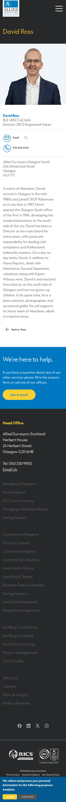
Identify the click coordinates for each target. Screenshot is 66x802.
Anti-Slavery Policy (51, 774)
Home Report (14, 492)
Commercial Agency (20, 551)
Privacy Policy (13, 774)
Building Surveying (18, 635)
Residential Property (19, 483)
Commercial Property (21, 534)
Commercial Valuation (21, 559)
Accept (10, 797)
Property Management (22, 610)
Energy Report (14, 517)
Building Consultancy (20, 627)
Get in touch (19, 395)
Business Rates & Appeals (24, 584)
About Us (10, 677)
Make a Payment (16, 703)
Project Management (20, 652)
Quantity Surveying (19, 643)
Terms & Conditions (31, 774)
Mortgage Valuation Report (26, 509)
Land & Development (20, 601)
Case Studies (13, 660)
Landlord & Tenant (18, 576)
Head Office (13, 422)
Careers (9, 686)
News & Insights (16, 694)
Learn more (27, 797)
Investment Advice (18, 568)
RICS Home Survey (18, 500)
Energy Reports (15, 593)
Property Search (16, 542)
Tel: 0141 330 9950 (17, 463)
